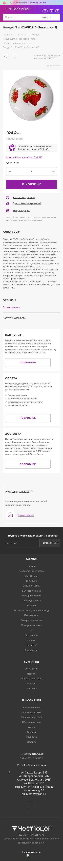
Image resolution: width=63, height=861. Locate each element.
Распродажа (31, 635)
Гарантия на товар (31, 717)
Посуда (32, 566)
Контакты (32, 688)
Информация (31, 700)
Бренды (31, 732)
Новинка (31, 640)
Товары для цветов (31, 620)
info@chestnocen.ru (34, 765)
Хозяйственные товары (31, 571)
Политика (31, 736)
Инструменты (31, 615)
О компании (31, 668)
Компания (31, 661)
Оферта (31, 742)
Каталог (31, 559)
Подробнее (28, 362)
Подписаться (50, 543)
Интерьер (31, 580)
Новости (31, 673)
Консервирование (31, 595)
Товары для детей (31, 600)
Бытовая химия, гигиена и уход (31, 610)
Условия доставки (31, 712)
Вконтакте (31, 805)
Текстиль (31, 605)
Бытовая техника (31, 590)
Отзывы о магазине (31, 678)
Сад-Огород (31, 576)
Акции (31, 727)
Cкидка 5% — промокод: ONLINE (24, 157)
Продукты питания (31, 625)
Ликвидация (31, 650)
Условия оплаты (31, 707)
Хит (31, 630)
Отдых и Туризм (31, 585)
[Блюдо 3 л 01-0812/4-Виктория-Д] (31, 98)
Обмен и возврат (31, 722)
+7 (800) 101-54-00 (32, 754)
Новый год (31, 645)
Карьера (31, 683)
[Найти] (57, 17)
